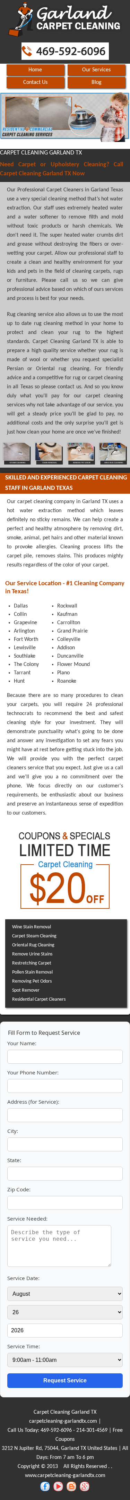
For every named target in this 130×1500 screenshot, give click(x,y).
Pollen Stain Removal (32, 972)
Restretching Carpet (31, 963)
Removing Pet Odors (32, 981)
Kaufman (67, 614)
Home (35, 70)
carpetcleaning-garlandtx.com (63, 1421)
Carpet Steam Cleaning (34, 936)
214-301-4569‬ (91, 1430)
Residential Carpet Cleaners (39, 999)
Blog (97, 82)
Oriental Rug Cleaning (33, 945)
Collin (20, 614)
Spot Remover (26, 990)
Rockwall (67, 606)
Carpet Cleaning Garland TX (65, 1412)
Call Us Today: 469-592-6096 (40, 1430)
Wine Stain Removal (31, 927)
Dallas (21, 606)
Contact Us (35, 82)
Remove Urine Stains (32, 954)
